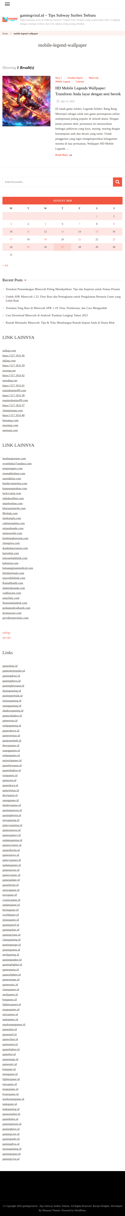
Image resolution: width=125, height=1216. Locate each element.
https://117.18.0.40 (13, 415)
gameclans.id (10, 1039)
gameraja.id (9, 780)
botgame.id (9, 1069)
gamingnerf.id (10, 924)
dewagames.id (10, 745)
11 (28, 231)
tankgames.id (10, 1019)
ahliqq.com (9, 360)
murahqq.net (9, 380)
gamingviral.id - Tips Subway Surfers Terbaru (45, 1206)
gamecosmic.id (11, 875)
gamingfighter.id (12, 964)
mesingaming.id (11, 1148)
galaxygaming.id (12, 825)
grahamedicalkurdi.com (16, 607)
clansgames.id (10, 989)
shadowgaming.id (12, 710)
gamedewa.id (10, 785)
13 (62, 231)
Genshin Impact (75, 78)
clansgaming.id (11, 939)
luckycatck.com (11, 493)
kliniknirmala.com (13, 573)
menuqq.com (10, 430)
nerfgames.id (10, 994)
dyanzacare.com (11, 613)
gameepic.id (9, 1064)
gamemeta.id (10, 1044)
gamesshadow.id (12, 715)
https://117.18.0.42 (13, 375)
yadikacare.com (11, 592)
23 (114, 239)
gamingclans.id (11, 934)
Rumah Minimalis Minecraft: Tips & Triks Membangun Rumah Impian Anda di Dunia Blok (60, 322)
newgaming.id (10, 820)
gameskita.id (9, 665)
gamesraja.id (9, 720)
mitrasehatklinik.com (14, 558)
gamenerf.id (9, 1034)
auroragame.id (10, 890)
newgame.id (9, 894)
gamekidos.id (10, 1119)
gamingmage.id (11, 944)
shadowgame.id (11, 805)
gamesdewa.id (10, 730)
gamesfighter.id (11, 974)
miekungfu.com (11, 518)
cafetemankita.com (13, 523)
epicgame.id (9, 1084)
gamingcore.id (10, 1134)
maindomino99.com (14, 390)
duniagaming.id (11, 690)
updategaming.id (12, 840)
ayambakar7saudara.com (17, 463)
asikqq (6, 632)
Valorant (80, 82)
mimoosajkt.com (12, 533)
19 (45, 239)
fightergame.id (11, 1079)
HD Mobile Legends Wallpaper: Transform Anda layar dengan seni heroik (88, 91)
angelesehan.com (12, 503)
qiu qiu (6, 637)
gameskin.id (9, 1029)
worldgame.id (10, 914)
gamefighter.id (11, 1049)
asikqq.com (9, 350)
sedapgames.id (11, 755)
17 (11, 239)
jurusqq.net (9, 370)
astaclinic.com (10, 598)
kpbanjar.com (10, 563)
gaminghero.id (11, 1129)
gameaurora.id (10, 870)
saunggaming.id (11, 705)
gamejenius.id (10, 790)
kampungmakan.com (14, 488)
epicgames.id (10, 1014)
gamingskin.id (10, 929)
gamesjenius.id (11, 735)
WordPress (80, 1210)
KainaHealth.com (12, 583)
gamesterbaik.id (11, 740)
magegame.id (10, 1089)
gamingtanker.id (11, 959)
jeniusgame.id (10, 919)
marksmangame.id (13, 1099)
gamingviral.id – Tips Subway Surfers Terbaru (58, 15)
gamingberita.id (11, 815)
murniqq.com (10, 425)
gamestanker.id (11, 1114)
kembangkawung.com (15, 538)
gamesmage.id (10, 979)
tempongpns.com (12, 468)
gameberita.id (10, 885)
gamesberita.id (11, 850)
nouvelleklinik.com (13, 578)
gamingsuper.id (11, 1153)
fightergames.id (11, 1004)
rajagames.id (9, 775)
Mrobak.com (10, 513)
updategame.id (11, 904)
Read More (61, 155)
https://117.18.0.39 (13, 365)
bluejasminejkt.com (14, 508)
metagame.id (10, 1074)
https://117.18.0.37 (13, 405)
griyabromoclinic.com (15, 617)
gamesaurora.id (11, 830)
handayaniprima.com (14, 483)
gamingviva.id (10, 1158)
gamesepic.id (10, 984)
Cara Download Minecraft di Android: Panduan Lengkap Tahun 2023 (47, 315)
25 (28, 247)
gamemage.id (10, 1059)
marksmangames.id (13, 1024)
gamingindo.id (11, 1138)
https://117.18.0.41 (13, 385)
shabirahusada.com (13, 588)
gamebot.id (9, 1054)
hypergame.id (10, 1094)
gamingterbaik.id (12, 695)
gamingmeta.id (11, 949)
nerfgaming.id (10, 954)
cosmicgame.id (11, 900)
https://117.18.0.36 (13, 355)
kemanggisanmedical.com (17, 568)
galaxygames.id (11, 860)
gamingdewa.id (11, 680)
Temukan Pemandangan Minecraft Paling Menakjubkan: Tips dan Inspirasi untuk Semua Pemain (63, 289)
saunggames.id (11, 750)
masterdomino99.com (15, 400)
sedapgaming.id (11, 725)
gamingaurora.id (12, 810)
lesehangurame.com (14, 458)
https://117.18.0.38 (13, 395)
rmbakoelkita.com (13, 498)
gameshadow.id (11, 770)
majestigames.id (11, 760)
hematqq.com (10, 420)
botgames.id (9, 999)
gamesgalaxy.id (11, 835)
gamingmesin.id (11, 1123)
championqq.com (12, 410)
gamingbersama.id (13, 685)
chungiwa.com (11, 543)
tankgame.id (9, 1104)
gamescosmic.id (11, 845)
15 (97, 231)
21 (79, 239)
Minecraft (93, 78)
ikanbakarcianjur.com (15, 548)
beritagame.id (10, 909)
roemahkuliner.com (13, 473)
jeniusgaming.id (11, 700)
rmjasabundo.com (12, 528)
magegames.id (10, 1009)
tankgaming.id (10, 1109)
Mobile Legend (62, 82)
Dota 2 (58, 78)
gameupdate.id (11, 879)
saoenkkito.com (11, 478)
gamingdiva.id (10, 1144)
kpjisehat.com (10, 553)
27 (62, 247)
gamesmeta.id (10, 969)
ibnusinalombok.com (14, 602)
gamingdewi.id (11, 675)
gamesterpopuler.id (13, 670)
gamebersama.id (12, 765)
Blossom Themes (51, 1210)
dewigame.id (10, 795)
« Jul (5, 265)
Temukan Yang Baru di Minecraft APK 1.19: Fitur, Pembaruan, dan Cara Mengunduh (56, 308)
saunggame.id (10, 800)
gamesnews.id (10, 855)
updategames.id (11, 865)
